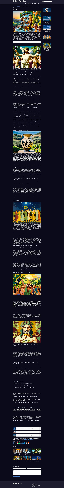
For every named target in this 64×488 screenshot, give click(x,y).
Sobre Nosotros (34, 3)
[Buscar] (51, 1)
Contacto (38, 3)
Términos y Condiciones (35, 483)
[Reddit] (28, 443)
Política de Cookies (34, 484)
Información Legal (34, 482)
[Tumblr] (21, 443)
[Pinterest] (17, 443)
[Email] (26, 443)
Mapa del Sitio (34, 486)
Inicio (25, 3)
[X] (15, 443)
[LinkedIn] (23, 443)
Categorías (28, 3)
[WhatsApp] (19, 443)
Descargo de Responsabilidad (36, 485)
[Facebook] (13, 443)
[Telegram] (24, 443)
